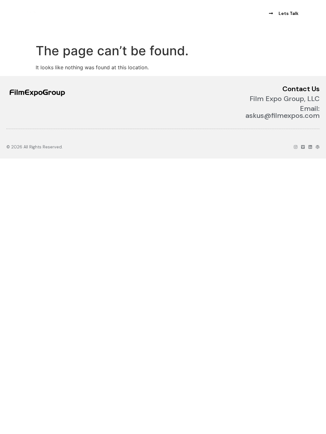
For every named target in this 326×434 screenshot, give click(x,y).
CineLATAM (93, 9)
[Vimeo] (303, 147)
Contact (109, 18)
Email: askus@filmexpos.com (282, 112)
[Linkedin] (310, 147)
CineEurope (58, 9)
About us (155, 9)
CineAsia (126, 9)
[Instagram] (296, 147)
